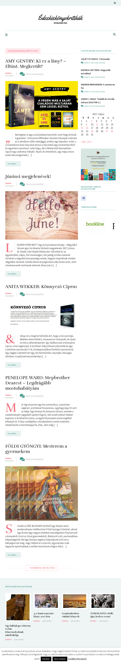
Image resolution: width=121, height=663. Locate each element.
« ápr (83, 141)
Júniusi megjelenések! (28, 176)
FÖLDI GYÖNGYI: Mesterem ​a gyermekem (36, 449)
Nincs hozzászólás (34, 74)
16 (87, 127)
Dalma (8, 73)
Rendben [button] (46, 659)
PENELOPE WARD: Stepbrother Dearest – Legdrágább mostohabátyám (37, 383)
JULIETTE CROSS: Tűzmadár (95, 58)
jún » (89, 141)
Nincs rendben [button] (60, 659)
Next (111, 224)
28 (112, 131)
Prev (84, 224)
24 (92, 131)
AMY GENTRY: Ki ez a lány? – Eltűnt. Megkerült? (35, 63)
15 (82, 127)
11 (97, 124)
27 (107, 131)
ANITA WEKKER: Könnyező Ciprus (41, 286)
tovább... (13, 164)
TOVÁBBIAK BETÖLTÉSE (42, 568)
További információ (77, 658)
